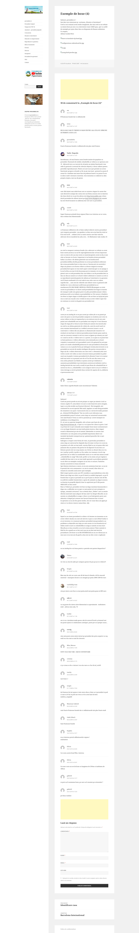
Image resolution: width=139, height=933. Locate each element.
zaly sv (69, 598)
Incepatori (27, 53)
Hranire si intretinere (31, 36)
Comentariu (65, 831)
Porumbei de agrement (31, 56)
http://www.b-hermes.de (68, 424)
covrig (69, 630)
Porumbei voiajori (30, 24)
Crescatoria (28, 33)
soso (68, 185)
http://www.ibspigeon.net (93, 198)
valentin (70, 379)
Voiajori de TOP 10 (30, 27)
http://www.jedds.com (94, 196)
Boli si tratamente (30, 44)
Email (63, 863)
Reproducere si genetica (31, 42)
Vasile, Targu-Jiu (72, 153)
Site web (63, 870)
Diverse (27, 50)
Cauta (26, 84)
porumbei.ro (28, 21)
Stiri (26, 59)
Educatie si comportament (32, 39)
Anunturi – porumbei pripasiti (33, 30)
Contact (27, 62)
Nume (63, 855)
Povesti (27, 47)
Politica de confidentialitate (68, 929)
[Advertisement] (84, 89)
